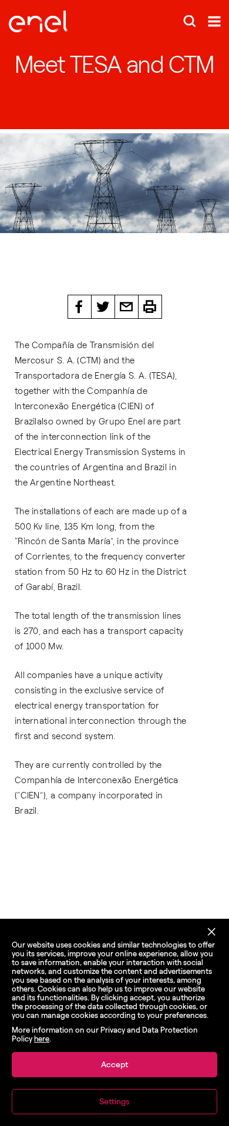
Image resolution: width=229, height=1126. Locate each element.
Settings (114, 1102)
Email (127, 307)
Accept (114, 1065)
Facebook (80, 307)
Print (150, 307)
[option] (114, 183)
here (41, 1038)
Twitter (103, 307)
